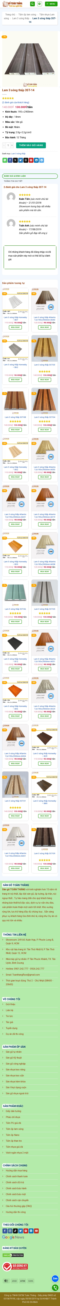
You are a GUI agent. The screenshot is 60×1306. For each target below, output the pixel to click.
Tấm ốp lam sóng (27, 14)
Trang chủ (10, 14)
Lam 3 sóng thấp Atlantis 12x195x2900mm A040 (44, 318)
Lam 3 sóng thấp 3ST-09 (44, 853)
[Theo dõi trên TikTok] (15, 1230)
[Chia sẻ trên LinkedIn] (36, 160)
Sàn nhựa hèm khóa (15, 1081)
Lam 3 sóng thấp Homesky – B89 (44, 802)
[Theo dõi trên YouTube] (36, 1230)
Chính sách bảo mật (16, 1194)
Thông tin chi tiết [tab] (13, 181)
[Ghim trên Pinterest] (31, 160)
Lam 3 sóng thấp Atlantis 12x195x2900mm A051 (44, 660)
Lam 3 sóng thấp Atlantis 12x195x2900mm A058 (44, 562)
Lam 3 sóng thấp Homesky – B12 (15, 660)
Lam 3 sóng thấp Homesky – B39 (15, 562)
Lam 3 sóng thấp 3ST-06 (15, 609)
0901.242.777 (21, 968)
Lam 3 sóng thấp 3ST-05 (44, 609)
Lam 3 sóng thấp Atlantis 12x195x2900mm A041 (15, 515)
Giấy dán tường (13, 1111)
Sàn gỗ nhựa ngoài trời (17, 1093)
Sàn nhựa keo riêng (15, 1069)
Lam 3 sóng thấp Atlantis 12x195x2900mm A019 (44, 515)
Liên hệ (9, 1010)
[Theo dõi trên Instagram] (10, 1230)
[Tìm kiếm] (32, 4)
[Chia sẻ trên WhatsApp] (4, 160)
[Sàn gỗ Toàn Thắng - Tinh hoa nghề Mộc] (15, 4)
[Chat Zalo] (55, 1278)
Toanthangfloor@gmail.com (26, 974)
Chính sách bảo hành (16, 1188)
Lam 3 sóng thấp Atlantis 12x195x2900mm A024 (44, 707)
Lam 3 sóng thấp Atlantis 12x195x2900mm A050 (44, 468)
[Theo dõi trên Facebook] (4, 1230)
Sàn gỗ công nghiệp (16, 1063)
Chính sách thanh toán (17, 1176)
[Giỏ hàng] (39, 4)
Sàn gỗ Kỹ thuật (14, 1057)
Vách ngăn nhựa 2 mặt (17, 1152)
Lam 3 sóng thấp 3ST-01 (15, 801)
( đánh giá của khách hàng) (15, 102)
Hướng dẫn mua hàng (16, 1170)
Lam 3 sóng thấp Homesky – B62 (15, 365)
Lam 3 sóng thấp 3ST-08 (15, 417)
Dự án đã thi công (15, 1034)
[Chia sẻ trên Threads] (25, 160)
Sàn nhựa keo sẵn (15, 1075)
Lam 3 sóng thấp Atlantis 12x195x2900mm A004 (15, 754)
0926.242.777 (37, 968)
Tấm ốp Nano (12, 1135)
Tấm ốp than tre (14, 1140)
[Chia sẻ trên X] (15, 160)
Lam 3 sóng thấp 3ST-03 (44, 365)
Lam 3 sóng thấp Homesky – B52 (15, 468)
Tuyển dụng (11, 1028)
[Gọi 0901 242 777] (55, 1288)
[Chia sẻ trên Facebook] (10, 160)
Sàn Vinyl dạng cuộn (16, 1087)
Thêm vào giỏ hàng (31, 145)
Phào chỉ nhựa (13, 1117)
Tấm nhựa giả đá (14, 1146)
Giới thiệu (10, 1004)
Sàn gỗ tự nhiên (14, 1051)
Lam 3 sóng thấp (20, 18)
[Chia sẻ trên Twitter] (20, 160)
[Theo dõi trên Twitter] (20, 1230)
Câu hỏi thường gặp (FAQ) (19, 1206)
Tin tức (9, 1016)
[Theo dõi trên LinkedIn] (31, 1230)
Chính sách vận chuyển (17, 1200)
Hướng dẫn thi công (16, 1212)
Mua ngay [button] (15, 327)
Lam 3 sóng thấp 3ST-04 (44, 417)
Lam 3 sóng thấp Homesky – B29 (44, 754)
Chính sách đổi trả (15, 1182)
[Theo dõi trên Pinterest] (25, 1230)
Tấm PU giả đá (13, 1123)
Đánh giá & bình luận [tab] (15, 176)
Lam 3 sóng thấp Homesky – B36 (15, 707)
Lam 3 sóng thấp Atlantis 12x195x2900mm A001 (15, 854)
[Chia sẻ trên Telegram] (41, 160)
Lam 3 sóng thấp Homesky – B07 (15, 318)
